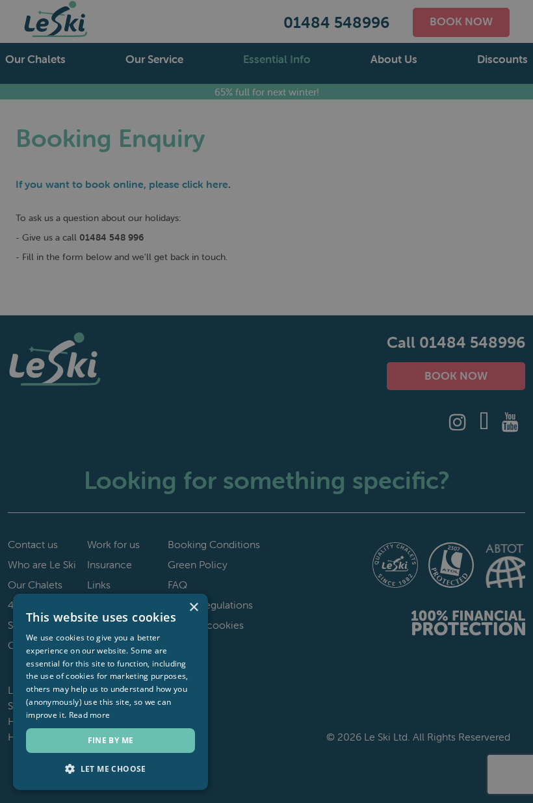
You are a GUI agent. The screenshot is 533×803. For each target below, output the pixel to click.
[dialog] (266, 401)
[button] (110, 769)
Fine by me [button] (111, 740)
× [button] (193, 607)
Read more (89, 714)
